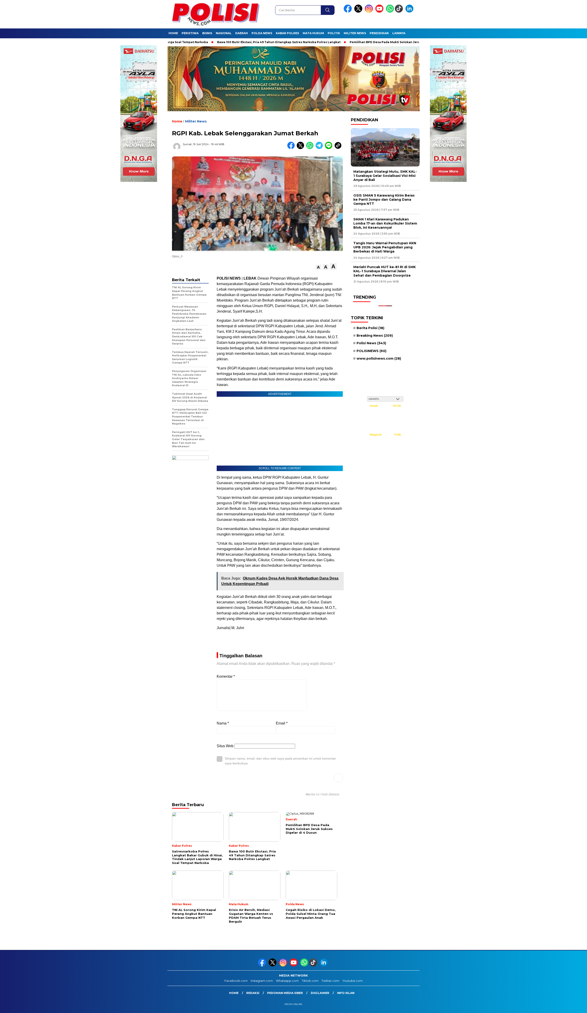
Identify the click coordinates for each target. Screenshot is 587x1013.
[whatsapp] (390, 11)
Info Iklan (345, 993)
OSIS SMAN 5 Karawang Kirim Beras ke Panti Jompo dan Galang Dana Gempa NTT (384, 199)
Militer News (355, 33)
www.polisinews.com (379, 358)
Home (173, 33)
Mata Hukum (313, 33)
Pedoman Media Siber (285, 993)
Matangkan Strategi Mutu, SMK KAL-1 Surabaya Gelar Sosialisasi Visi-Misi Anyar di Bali (385, 175)
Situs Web (225, 746)
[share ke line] (329, 148)
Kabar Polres (287, 33)
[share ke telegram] (320, 148)
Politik (334, 33)
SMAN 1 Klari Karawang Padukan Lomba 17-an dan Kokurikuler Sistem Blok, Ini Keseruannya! (385, 223)
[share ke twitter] (301, 148)
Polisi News (371, 343)
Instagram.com (262, 980)
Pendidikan (379, 33)
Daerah (241, 33)
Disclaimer (320, 993)
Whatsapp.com (287, 980)
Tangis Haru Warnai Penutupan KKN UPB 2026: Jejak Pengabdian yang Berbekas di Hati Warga (384, 247)
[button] (318, 267)
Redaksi (252, 993)
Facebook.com (236, 980)
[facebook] (348, 11)
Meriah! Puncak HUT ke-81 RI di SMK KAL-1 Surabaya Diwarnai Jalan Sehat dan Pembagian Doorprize (384, 271)
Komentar (226, 676)
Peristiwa (190, 33)
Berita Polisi (370, 328)
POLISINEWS (371, 351)
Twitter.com (330, 980)
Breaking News (375, 335)
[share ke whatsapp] (311, 148)
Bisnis (207, 33)
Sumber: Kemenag (385, 456)
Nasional (224, 33)
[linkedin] (410, 11)
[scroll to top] (566, 1006)
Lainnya (398, 33)
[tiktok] (399, 11)
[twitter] (359, 11)
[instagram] (369, 11)
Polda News (262, 33)
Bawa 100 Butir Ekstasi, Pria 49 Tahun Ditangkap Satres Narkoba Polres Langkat (242, 42)
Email (282, 723)
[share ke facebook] (292, 148)
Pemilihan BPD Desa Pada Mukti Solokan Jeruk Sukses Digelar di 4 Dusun (370, 42)
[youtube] (380, 11)
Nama (223, 723)
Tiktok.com (310, 980)
